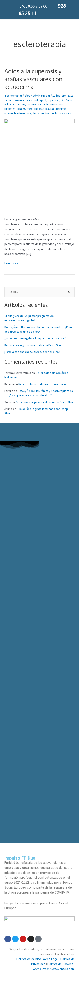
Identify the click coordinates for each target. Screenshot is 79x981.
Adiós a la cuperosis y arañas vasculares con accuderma (33, 78)
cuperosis (53, 100)
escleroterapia (36, 104)
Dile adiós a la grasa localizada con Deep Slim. (33, 345)
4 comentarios (13, 96)
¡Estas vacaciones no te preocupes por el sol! (32, 352)
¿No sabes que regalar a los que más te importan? (35, 338)
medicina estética (38, 109)
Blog (27, 96)
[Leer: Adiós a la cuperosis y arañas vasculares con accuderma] (39, 165)
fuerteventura (54, 104)
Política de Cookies (60, 964)
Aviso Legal (50, 959)
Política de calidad (28, 959)
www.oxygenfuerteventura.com (54, 968)
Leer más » (11, 263)
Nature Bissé (58, 109)
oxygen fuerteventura (17, 113)
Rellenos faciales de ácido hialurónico (42, 384)
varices (66, 113)
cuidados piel (37, 100)
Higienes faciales (14, 109)
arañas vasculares (17, 100)
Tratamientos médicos (47, 113)
